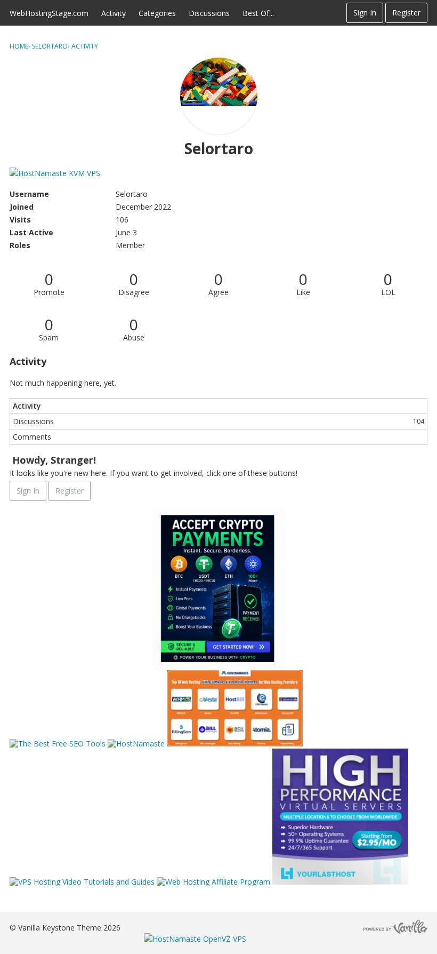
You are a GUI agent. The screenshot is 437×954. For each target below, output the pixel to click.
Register (406, 12)
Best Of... (258, 13)
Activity (113, 13)
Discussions (209, 13)
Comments (32, 437)
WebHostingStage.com (49, 13)
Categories (157, 13)
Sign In (364, 12)
